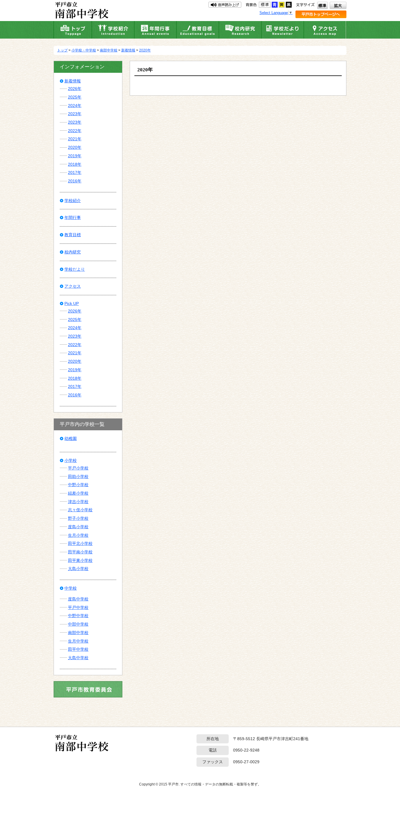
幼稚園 (70, 438)
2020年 (145, 50)
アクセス (72, 286)
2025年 (74, 97)
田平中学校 (78, 649)
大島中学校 (78, 657)
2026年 (74, 88)
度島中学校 (78, 599)
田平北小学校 (80, 543)
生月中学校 (78, 641)
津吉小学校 (78, 501)
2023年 (74, 113)
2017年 (74, 172)
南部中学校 (108, 50)
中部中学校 (78, 624)
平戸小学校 (78, 468)
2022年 (74, 130)
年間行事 (72, 217)
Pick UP (71, 303)
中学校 (70, 588)
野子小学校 (78, 518)
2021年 (74, 139)
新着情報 (128, 50)
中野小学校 (78, 484)
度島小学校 (78, 526)
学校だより (74, 269)
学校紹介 (72, 200)
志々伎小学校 (80, 509)
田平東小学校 (80, 560)
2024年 (74, 105)
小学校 (70, 460)
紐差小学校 (78, 493)
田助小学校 (78, 476)
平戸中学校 (78, 607)
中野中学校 (78, 615)
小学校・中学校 (83, 50)
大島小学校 (78, 568)
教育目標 (72, 234)
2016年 (74, 181)
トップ (62, 50)
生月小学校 (78, 535)
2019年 (74, 155)
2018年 (74, 164)
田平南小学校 (80, 552)
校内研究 (72, 252)
